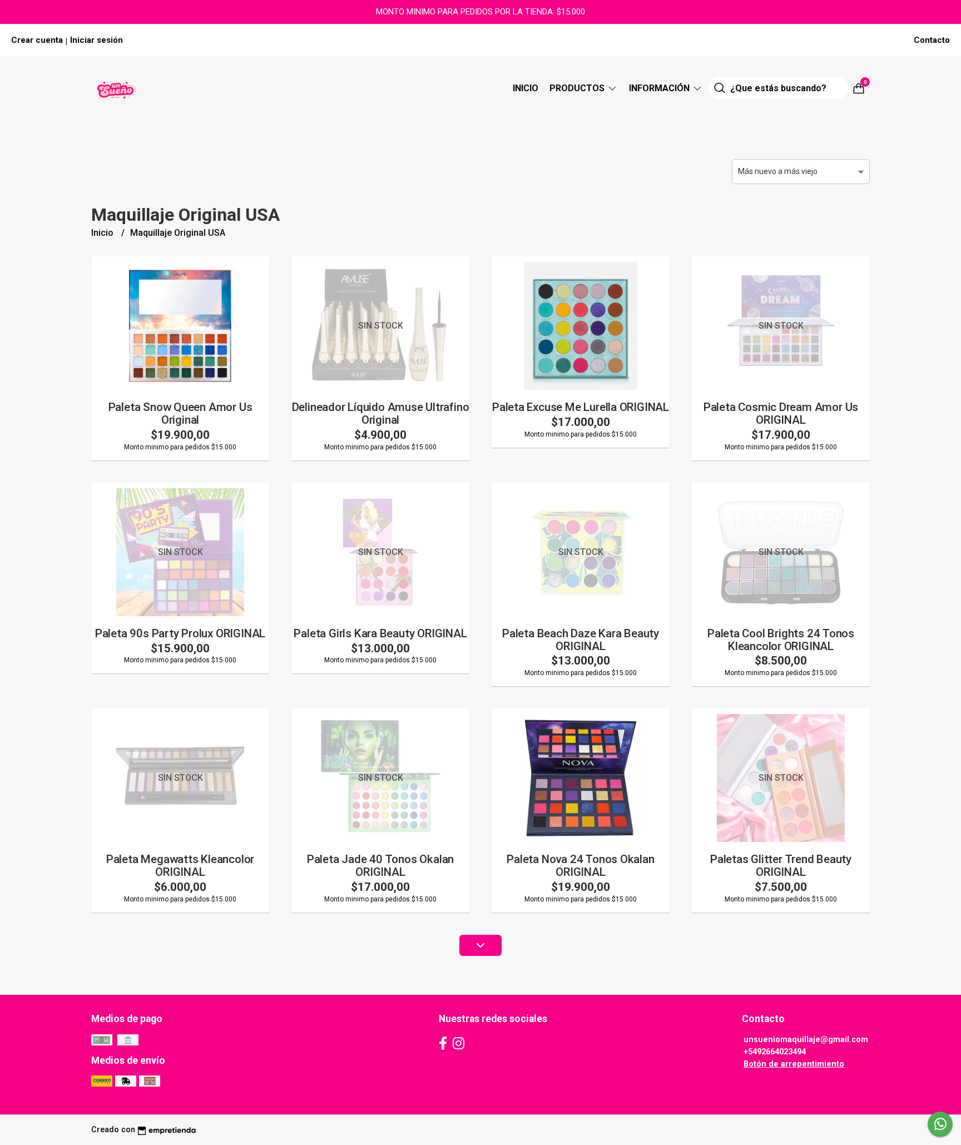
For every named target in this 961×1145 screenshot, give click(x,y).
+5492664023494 (775, 1052)
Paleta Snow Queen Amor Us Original (180, 413)
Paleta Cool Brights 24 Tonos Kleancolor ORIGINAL (780, 640)
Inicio (525, 88)
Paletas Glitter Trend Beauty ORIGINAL (780, 865)
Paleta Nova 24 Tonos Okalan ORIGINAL (580, 865)
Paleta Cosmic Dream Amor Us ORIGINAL (781, 413)
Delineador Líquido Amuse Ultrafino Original (380, 413)
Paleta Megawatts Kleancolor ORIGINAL (180, 865)
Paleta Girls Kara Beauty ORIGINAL (380, 633)
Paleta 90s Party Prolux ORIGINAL (180, 633)
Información (660, 88)
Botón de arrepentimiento (794, 1064)
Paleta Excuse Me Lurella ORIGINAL (580, 407)
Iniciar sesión (96, 40)
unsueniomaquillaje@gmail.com (806, 1039)
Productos (578, 88)
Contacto (932, 40)
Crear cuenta (37, 40)
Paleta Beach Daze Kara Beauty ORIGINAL (580, 640)
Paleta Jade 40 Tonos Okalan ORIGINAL (380, 865)
